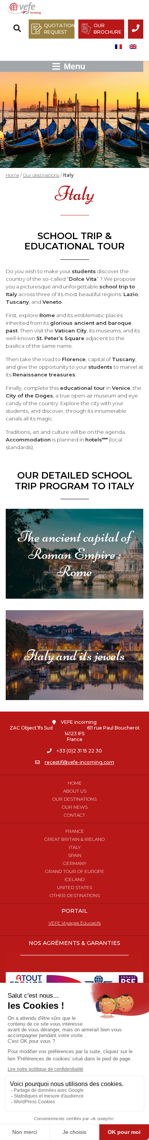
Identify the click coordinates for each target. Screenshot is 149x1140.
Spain (74, 855)
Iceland (74, 879)
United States (74, 887)
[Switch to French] (118, 46)
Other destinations (75, 895)
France (74, 831)
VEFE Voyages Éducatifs (75, 923)
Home (12, 175)
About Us (74, 791)
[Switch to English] (133, 46)
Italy (75, 847)
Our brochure (107, 29)
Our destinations (41, 175)
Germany (74, 863)
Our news (74, 807)
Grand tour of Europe (74, 871)
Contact (74, 815)
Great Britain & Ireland (74, 839)
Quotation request (59, 29)
